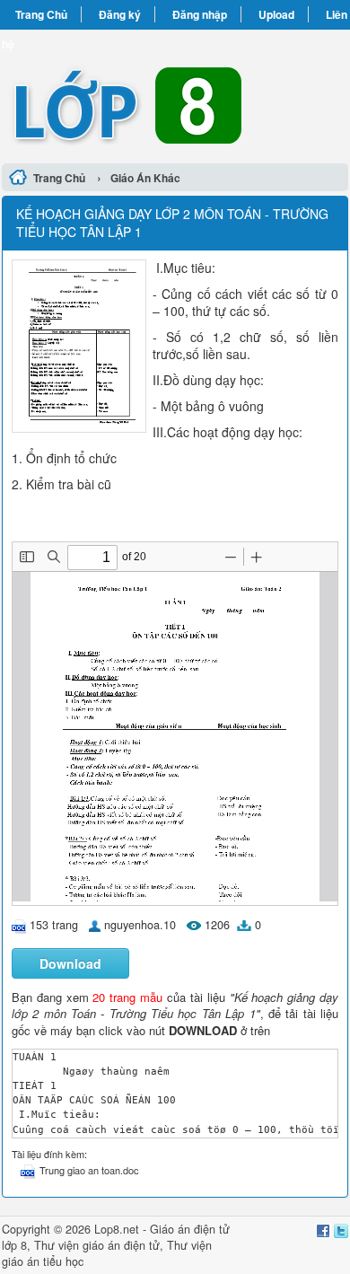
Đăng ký (120, 14)
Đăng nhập (199, 14)
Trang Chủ (41, 14)
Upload (276, 14)
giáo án (101, 1245)
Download (70, 963)
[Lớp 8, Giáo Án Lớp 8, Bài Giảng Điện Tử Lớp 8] (175, 94)
